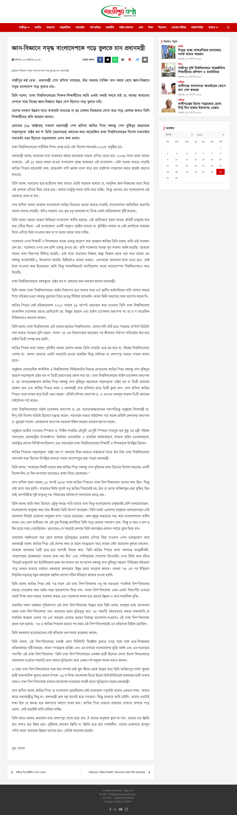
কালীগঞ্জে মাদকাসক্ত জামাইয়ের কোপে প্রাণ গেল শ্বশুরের (202, 88)
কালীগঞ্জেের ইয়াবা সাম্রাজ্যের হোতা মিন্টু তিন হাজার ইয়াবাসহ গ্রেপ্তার (199, 106)
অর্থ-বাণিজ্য (95, 27)
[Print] (123, 60)
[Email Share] (145, 60)
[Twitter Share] (108, 60)
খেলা (140, 27)
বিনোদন (162, 27)
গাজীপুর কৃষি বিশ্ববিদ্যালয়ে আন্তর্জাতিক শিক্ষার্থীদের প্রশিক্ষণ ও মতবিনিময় (201, 70)
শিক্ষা (150, 27)
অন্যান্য (211, 27)
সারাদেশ (50, 27)
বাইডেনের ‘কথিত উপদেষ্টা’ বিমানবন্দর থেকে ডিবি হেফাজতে (117, 772)
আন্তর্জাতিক (65, 27)
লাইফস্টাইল (197, 27)
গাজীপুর (23, 27)
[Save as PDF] (130, 60)
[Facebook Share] (100, 60)
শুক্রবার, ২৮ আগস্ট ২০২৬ (189, 59)
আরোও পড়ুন (170, 41)
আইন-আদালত (126, 27)
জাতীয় (38, 27)
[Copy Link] (137, 60)
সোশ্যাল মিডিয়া (178, 27)
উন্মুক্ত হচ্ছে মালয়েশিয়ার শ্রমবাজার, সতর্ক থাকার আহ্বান (199, 52)
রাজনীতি (110, 27)
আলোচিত (80, 27)
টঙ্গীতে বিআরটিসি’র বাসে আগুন (31, 772)
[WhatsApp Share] (115, 60)
